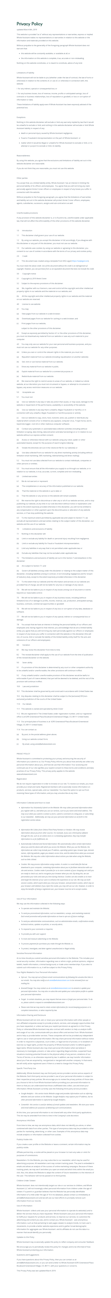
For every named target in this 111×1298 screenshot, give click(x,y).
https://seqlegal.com (80, 261)
